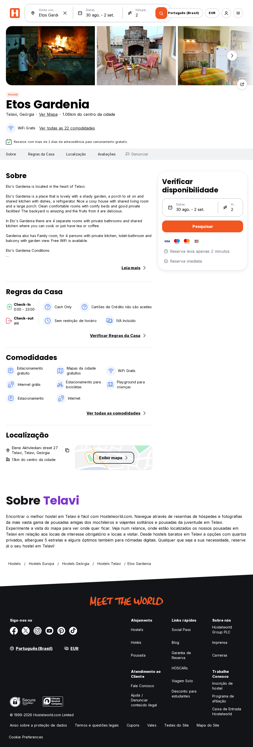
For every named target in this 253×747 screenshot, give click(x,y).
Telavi (11, 114)
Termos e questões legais (97, 725)
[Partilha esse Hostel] (242, 84)
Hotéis (136, 642)
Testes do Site (176, 725)
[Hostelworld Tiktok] (73, 631)
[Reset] (65, 13)
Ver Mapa (48, 114)
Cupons (133, 725)
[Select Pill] (226, 13)
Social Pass (181, 630)
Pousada (138, 655)
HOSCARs (180, 668)
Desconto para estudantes (184, 693)
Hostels (137, 630)
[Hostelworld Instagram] (38, 631)
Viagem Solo (182, 681)
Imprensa (219, 642)
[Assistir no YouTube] (49, 631)
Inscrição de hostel (222, 685)
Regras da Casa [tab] (41, 154)
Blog (175, 642)
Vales (151, 725)
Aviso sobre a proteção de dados (38, 725)
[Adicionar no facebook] (14, 631)
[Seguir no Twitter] (26, 631)
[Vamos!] (161, 13)
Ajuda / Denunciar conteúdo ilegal (144, 700)
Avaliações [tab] (107, 154)
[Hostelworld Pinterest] (61, 631)
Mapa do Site (208, 725)
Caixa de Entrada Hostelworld (226, 711)
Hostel (13, 94)
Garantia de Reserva (181, 655)
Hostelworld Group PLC (222, 629)
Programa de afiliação (223, 698)
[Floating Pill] (232, 56)
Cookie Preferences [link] (26, 737)
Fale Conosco (142, 686)
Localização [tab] (76, 154)
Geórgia (27, 114)
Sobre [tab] (11, 154)
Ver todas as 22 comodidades (67, 128)
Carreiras (219, 655)
